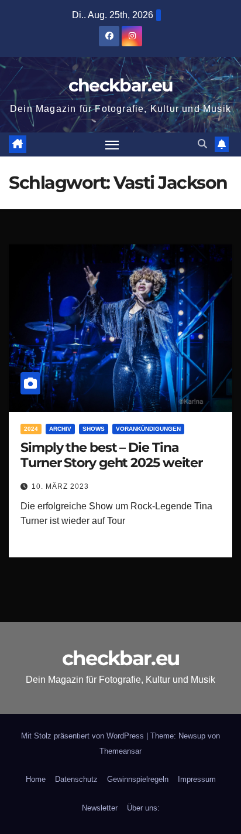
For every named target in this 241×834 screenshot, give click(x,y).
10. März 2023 (60, 486)
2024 (31, 428)
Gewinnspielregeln (137, 779)
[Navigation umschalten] (112, 145)
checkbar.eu (120, 85)
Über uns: (143, 808)
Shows (93, 428)
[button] (202, 144)
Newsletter (100, 808)
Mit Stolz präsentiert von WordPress (83, 735)
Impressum (197, 779)
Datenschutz (76, 779)
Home (36, 779)
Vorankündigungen (148, 428)
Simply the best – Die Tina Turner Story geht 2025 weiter (111, 455)
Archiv (60, 428)
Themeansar (120, 751)
